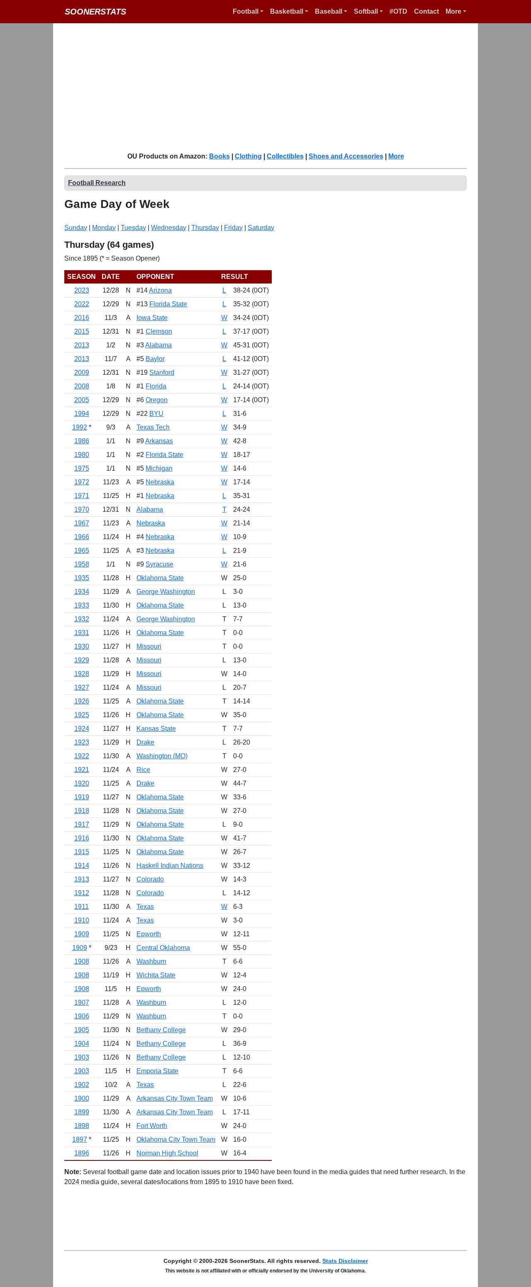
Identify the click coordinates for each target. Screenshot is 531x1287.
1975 (81, 468)
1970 (81, 509)
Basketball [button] (286, 11)
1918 (81, 810)
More (396, 156)
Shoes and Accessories (346, 156)
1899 (81, 1112)
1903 (81, 1057)
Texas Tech (153, 427)
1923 (81, 742)
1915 (81, 851)
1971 (81, 495)
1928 (81, 673)
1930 (81, 646)
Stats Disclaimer (345, 1261)
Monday (104, 227)
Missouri (148, 646)
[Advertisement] (270, 87)
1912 (81, 892)
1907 (81, 1002)
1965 (81, 550)
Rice (143, 769)
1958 (81, 564)
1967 (81, 523)
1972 (81, 482)
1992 (79, 427)
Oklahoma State (160, 577)
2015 (81, 331)
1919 (81, 797)
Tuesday (133, 227)
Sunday (75, 227)
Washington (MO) (162, 756)
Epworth (148, 934)
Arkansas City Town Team (174, 1098)
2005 (81, 399)
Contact (426, 11)
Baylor (155, 358)
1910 (81, 920)
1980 (81, 454)
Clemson (159, 331)
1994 (81, 413)
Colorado (150, 879)
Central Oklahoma (163, 947)
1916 (81, 838)
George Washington (165, 591)
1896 (81, 1153)
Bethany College (161, 1029)
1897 (79, 1139)
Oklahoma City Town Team (175, 1139)
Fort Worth (151, 1125)
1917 (81, 824)
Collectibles (285, 156)
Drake (145, 742)
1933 (81, 605)
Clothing (248, 156)
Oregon (157, 399)
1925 (81, 714)
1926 (81, 701)
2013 (81, 345)
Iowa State (152, 317)
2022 (81, 304)
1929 (81, 660)
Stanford (161, 372)
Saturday (261, 227)
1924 (81, 728)
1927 (81, 687)
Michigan (159, 468)
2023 (81, 290)
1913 (81, 879)
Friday (233, 227)
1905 (81, 1029)
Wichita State (155, 975)
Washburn (151, 961)
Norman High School (167, 1153)
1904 (81, 1043)
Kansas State (156, 728)
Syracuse (159, 564)
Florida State (168, 304)
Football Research (97, 182)
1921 (81, 769)
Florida (156, 386)
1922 (81, 756)
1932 (81, 619)
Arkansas (159, 440)
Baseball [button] (328, 11)
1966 (81, 536)
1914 (81, 865)
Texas (145, 906)
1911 (81, 906)
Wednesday (168, 227)
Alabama (158, 345)
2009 (81, 372)
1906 (81, 1016)
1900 (81, 1098)
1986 (81, 440)
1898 (81, 1125)
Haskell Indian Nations (169, 865)
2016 (81, 317)
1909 (81, 934)
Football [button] (245, 11)
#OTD (398, 11)
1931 (81, 632)
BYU (156, 413)
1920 (81, 783)
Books (219, 156)
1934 (81, 591)
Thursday (205, 227)
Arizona (160, 290)
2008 (81, 386)
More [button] (453, 11)
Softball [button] (366, 11)
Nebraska (160, 482)
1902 (81, 1084)
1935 (81, 577)
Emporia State (157, 1071)
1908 (81, 961)
